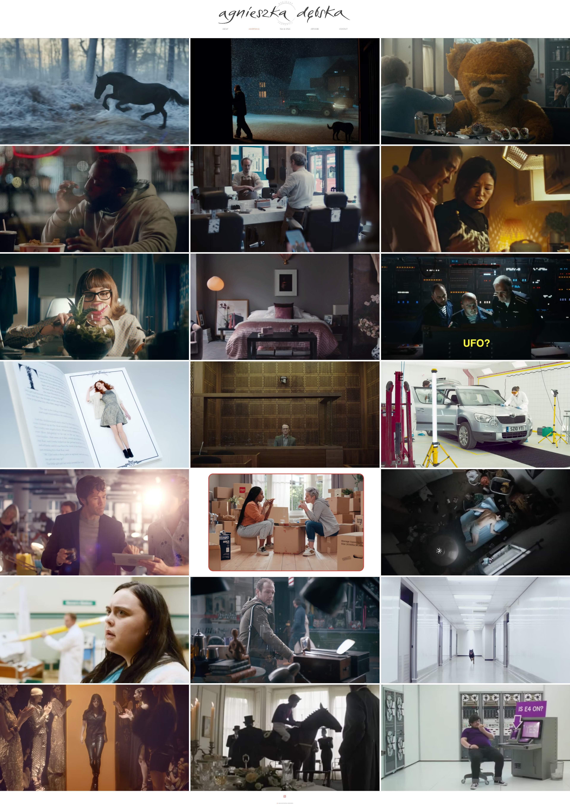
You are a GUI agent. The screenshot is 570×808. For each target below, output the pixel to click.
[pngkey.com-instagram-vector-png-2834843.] (285, 796)
